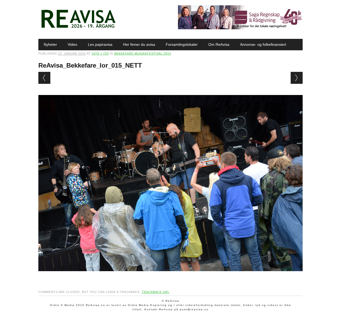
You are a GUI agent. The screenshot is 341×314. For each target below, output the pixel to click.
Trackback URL (155, 292)
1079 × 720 (100, 53)
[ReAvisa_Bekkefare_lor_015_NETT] (170, 276)
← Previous (44, 78)
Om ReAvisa (218, 44)
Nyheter (50, 44)
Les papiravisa (100, 44)
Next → (297, 78)
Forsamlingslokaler (182, 44)
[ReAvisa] (78, 28)
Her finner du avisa (139, 44)
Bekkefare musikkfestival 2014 (142, 53)
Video (72, 44)
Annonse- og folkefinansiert (263, 44)
